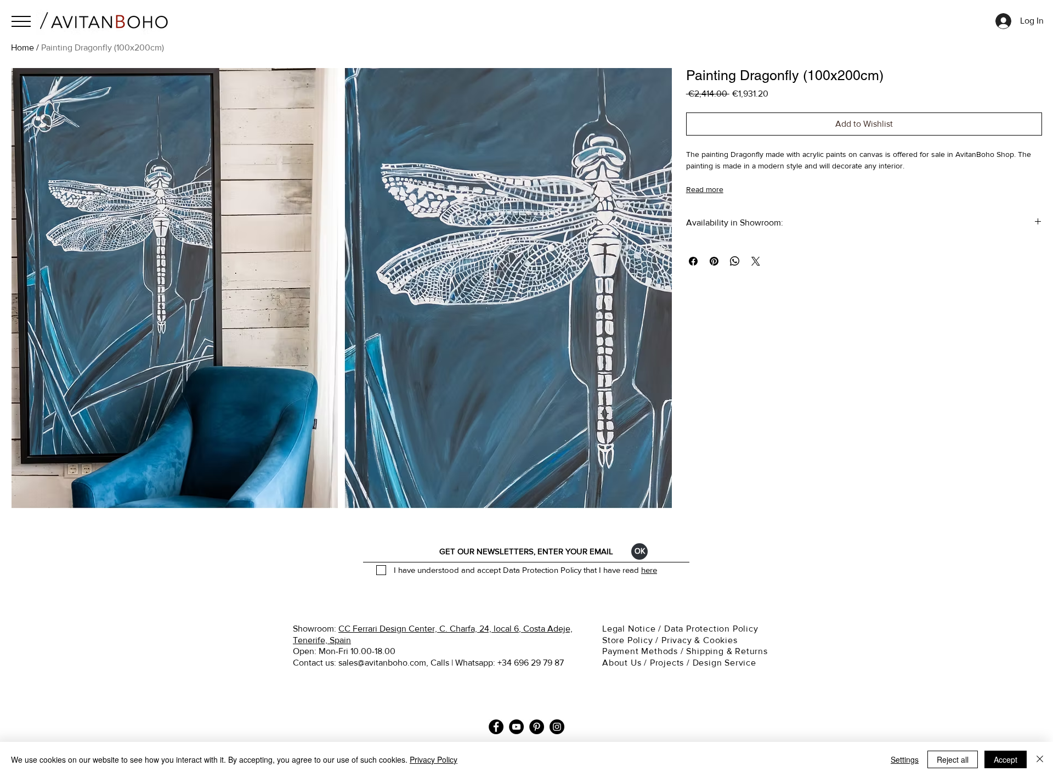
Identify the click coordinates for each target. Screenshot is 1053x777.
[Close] (1039, 759)
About (615, 662)
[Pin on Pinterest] (714, 261)
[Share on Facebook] (693, 261)
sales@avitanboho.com (382, 662)
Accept (1005, 759)
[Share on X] (755, 261)
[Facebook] (496, 726)
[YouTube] (516, 726)
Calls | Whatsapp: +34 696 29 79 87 (497, 662)
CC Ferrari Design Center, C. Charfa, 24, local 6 (428, 628)
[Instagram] (557, 726)
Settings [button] (905, 759)
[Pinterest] (536, 726)
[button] (21, 21)
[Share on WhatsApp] (734, 261)
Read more (704, 189)
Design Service (724, 662)
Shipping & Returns (728, 651)
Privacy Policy (433, 759)
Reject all (953, 759)
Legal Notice (630, 628)
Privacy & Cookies (700, 640)
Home (22, 47)
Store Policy (627, 640)
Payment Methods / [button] (644, 651)
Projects (667, 662)
